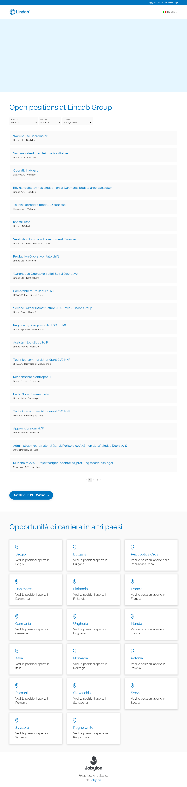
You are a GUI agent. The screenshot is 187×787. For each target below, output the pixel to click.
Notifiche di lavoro (29, 495)
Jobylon (95, 780)
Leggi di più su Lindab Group (163, 2)
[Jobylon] (93, 300)
